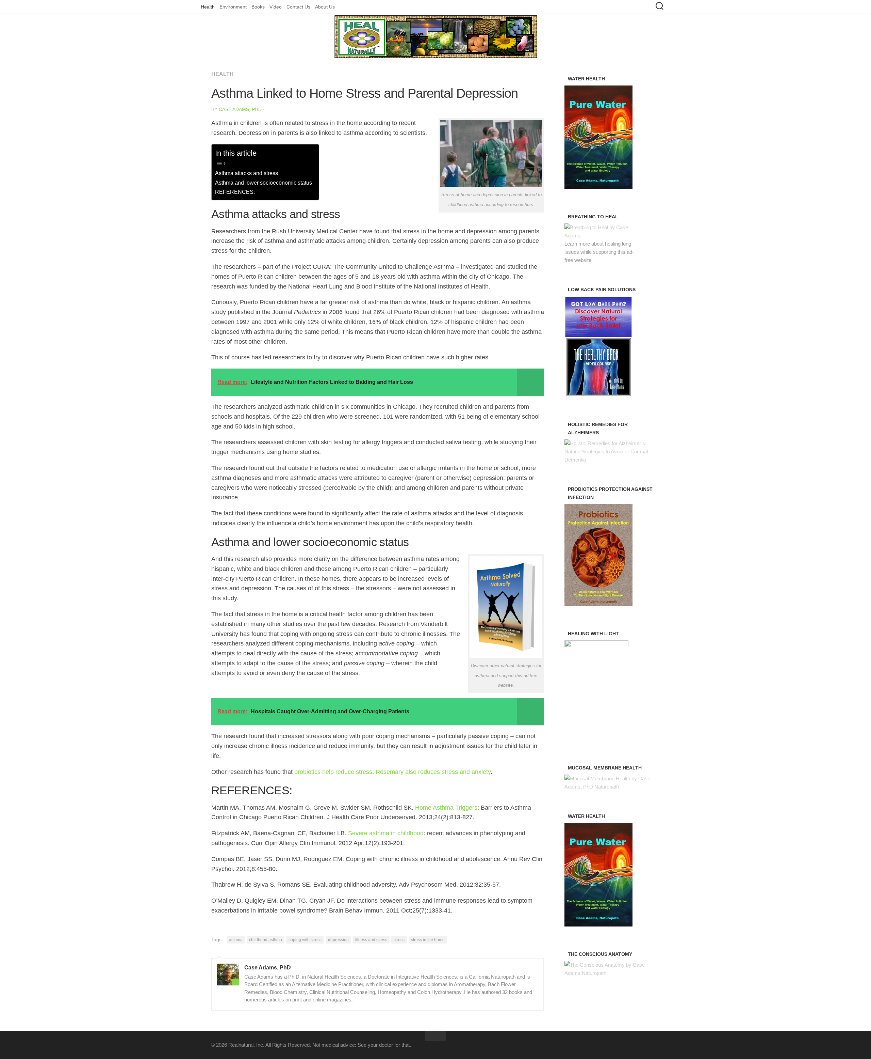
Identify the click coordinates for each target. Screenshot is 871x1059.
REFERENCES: (235, 192)
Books (258, 7)
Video (275, 7)
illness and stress (371, 939)
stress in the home (428, 939)
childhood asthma (265, 939)
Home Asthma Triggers (446, 807)
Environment (233, 7)
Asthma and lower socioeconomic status (263, 183)
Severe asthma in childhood (386, 833)
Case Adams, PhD (240, 109)
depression (338, 939)
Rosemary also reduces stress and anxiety (433, 771)
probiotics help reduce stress (333, 771)
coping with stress (305, 939)
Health (208, 7)
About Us (325, 7)
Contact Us (298, 7)
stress (399, 939)
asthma (236, 939)
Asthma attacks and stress (246, 173)
